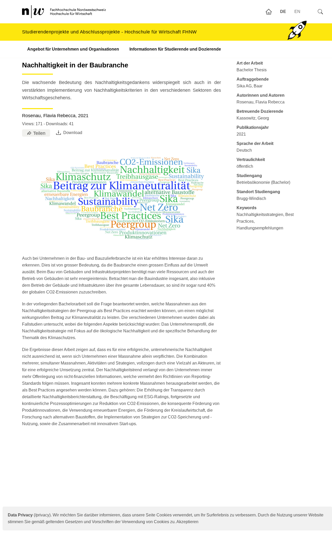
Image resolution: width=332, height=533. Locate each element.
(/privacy (28, 515)
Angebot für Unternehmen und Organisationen (73, 49)
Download (72, 132)
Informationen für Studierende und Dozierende (175, 49)
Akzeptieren (187, 522)
